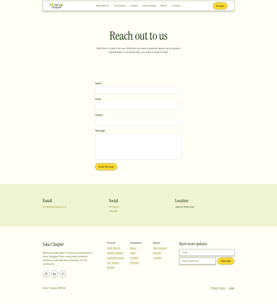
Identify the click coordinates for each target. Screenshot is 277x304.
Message (100, 130)
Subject (99, 115)
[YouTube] (62, 274)
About (163, 5)
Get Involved (149, 5)
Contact (176, 5)
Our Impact (120, 5)
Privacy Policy (218, 288)
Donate (220, 6)
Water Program (115, 253)
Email (98, 99)
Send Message (106, 167)
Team (132, 253)
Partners (134, 262)
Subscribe (226, 261)
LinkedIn (113, 211)
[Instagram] (46, 274)
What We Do (102, 5)
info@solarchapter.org (54, 207)
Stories (134, 5)
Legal (231, 288)
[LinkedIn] (54, 274)
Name (98, 83)
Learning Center (115, 257)
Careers (134, 257)
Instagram (114, 207)
